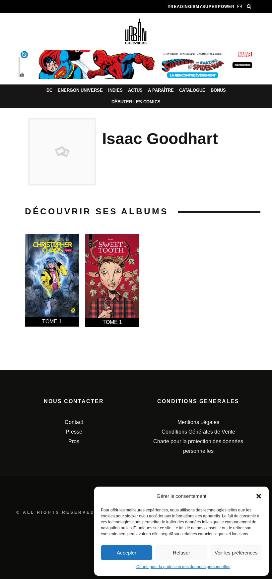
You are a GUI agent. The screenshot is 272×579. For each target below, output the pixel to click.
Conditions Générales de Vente (198, 432)
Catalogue (192, 90)
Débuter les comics (136, 101)
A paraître (161, 90)
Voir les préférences (236, 552)
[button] (258, 496)
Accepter (126, 552)
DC (49, 90)
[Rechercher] (249, 6)
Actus (135, 90)
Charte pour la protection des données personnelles (183, 566)
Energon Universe (80, 90)
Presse (74, 432)
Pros (73, 441)
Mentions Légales (198, 422)
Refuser (181, 552)
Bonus (218, 90)
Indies (115, 90)
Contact (74, 422)
